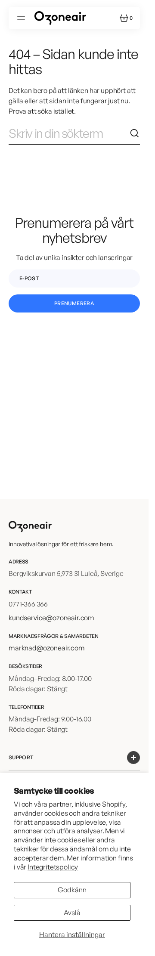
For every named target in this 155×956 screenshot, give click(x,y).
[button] (22, 18)
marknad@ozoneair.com (47, 648)
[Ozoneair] (60, 18)
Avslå (72, 912)
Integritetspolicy (53, 867)
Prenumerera (74, 303)
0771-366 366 (28, 604)
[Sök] (135, 133)
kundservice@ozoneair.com (51, 617)
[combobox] (69, 133)
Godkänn (72, 889)
